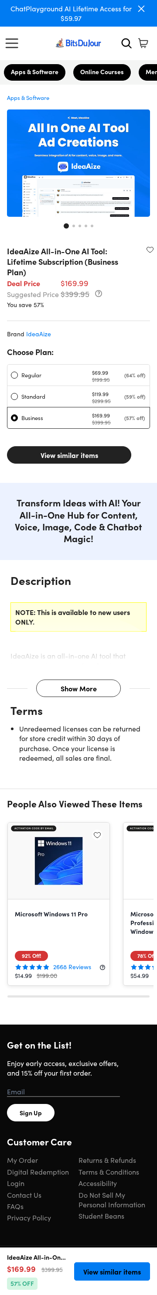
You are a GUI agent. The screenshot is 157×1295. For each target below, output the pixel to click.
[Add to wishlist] (150, 249)
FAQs (15, 1206)
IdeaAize (38, 333)
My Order (22, 1160)
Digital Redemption (38, 1171)
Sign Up (31, 1112)
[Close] (141, 8)
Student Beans (101, 1215)
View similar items (69, 455)
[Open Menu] (14, 43)
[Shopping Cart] (143, 43)
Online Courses (102, 71)
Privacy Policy (29, 1217)
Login (15, 1183)
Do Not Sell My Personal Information (111, 1199)
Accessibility (97, 1183)
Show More (79, 688)
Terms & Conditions (108, 1171)
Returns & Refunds (107, 1160)
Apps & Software (34, 71)
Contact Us (24, 1194)
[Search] (126, 43)
